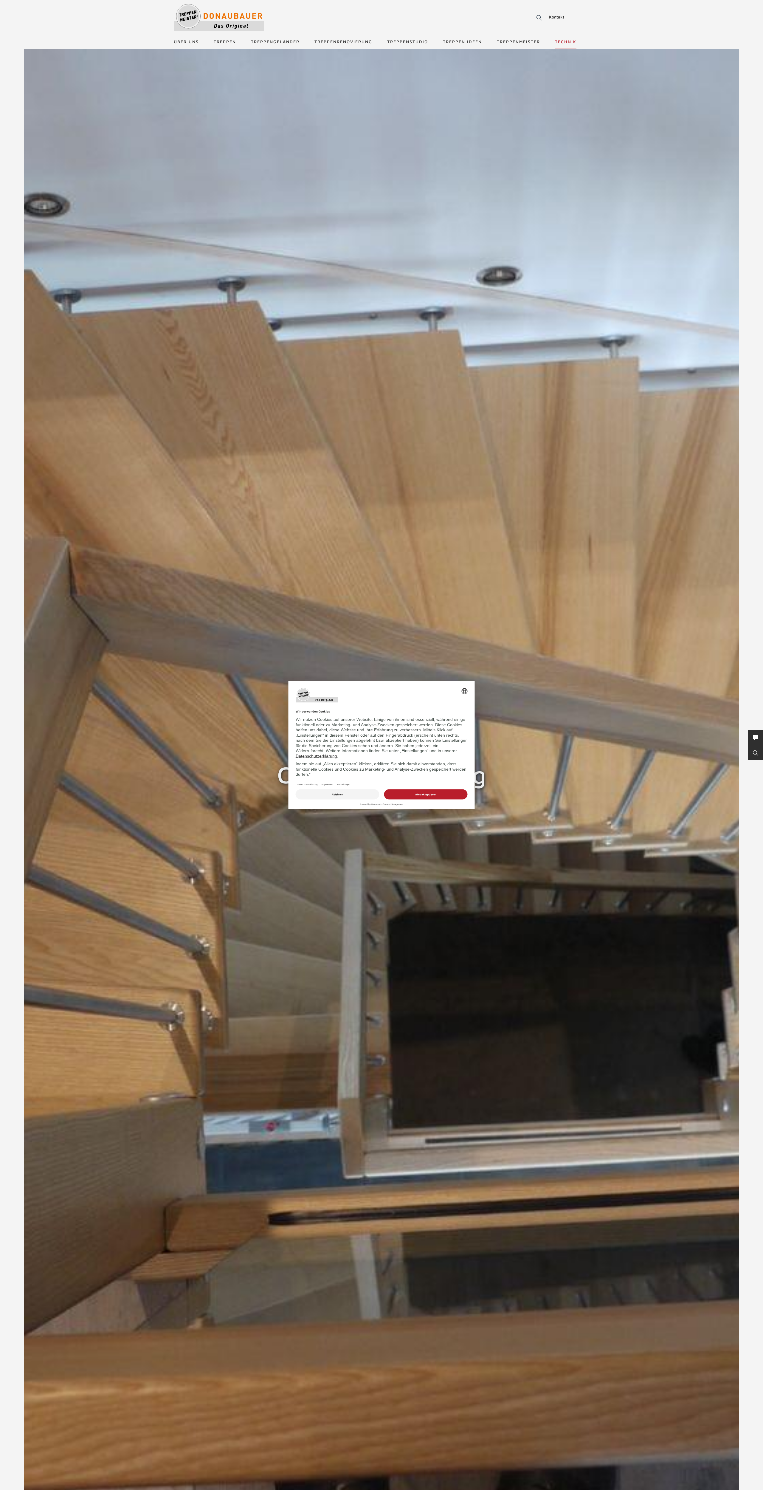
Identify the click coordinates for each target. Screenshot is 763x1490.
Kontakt (556, 16)
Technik (565, 41)
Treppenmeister (518, 41)
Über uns (186, 41)
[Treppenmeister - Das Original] (219, 17)
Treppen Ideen (462, 41)
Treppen (225, 41)
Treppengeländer (275, 41)
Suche (538, 17)
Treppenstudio (407, 41)
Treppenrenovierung (343, 41)
